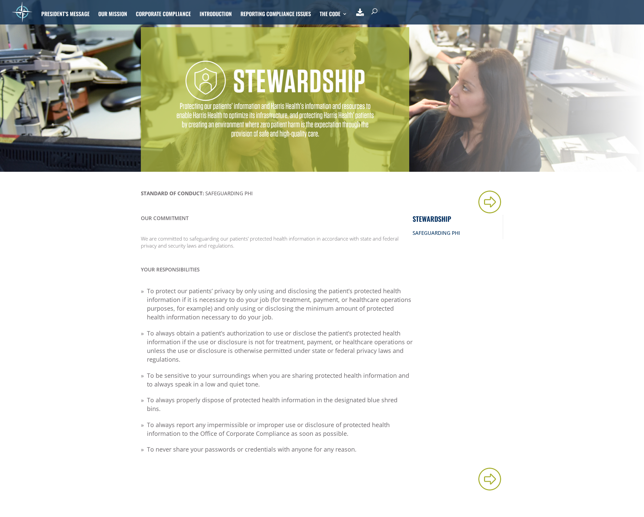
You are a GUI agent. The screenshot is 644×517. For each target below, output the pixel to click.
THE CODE (330, 14)
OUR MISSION (112, 14)
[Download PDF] (360, 16)
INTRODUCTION (216, 14)
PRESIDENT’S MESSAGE (65, 14)
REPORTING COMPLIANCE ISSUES (275, 14)
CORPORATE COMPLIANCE (163, 14)
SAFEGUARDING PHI (436, 232)
